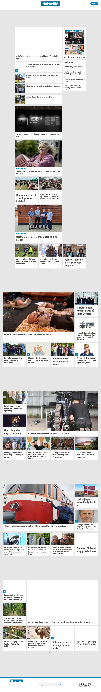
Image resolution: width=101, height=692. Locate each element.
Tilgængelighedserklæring (15, 689)
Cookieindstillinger (14, 688)
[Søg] (60, 684)
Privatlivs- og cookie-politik (15, 686)
